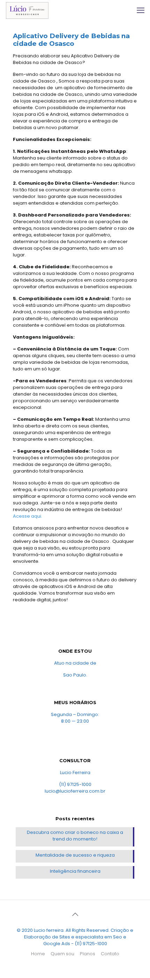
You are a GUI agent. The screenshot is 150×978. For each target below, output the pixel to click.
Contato (110, 953)
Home (38, 953)
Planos (87, 953)
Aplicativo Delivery (45, 36)
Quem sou (62, 953)
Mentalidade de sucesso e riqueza (75, 855)
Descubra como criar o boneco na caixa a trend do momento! (75, 835)
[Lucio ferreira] (27, 10)
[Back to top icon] (75, 914)
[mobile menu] (141, 10)
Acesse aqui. (27, 516)
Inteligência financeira (75, 871)
